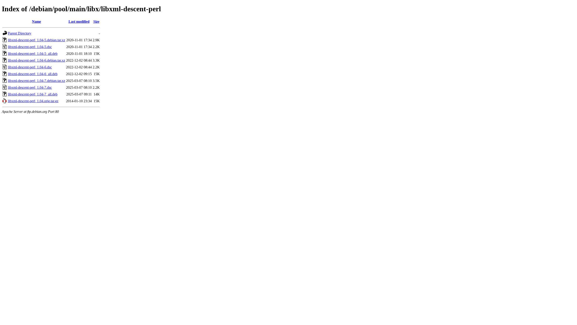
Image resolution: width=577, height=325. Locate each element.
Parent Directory (19, 33)
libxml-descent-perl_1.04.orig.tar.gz (33, 101)
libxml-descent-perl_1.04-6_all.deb (32, 74)
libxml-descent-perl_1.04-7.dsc (30, 87)
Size (96, 21)
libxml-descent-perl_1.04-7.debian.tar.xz (36, 81)
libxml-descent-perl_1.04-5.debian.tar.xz (36, 40)
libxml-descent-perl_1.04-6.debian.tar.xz (36, 60)
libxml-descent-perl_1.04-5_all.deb (32, 54)
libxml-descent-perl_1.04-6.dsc (30, 67)
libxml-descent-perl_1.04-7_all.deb (32, 94)
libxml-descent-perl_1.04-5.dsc (30, 47)
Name (36, 21)
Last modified (79, 21)
